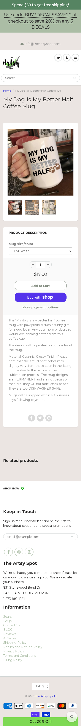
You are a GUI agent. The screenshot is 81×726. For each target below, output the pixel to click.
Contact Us (11, 625)
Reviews (9, 634)
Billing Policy (12, 660)
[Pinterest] (18, 552)
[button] (40, 721)
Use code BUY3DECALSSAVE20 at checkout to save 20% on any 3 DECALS (40, 21)
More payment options (40, 307)
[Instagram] (29, 552)
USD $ (39, 686)
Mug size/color (21, 244)
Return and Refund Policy (22, 647)
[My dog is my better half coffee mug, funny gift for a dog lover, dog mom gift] (40, 162)
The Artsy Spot (45, 696)
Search (8, 617)
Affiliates (9, 638)
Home (7, 90)
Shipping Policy (14, 643)
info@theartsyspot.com (42, 44)
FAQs (7, 621)
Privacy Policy (13, 651)
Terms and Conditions (19, 656)
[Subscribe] (72, 536)
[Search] (74, 78)
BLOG (8, 630)
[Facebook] (8, 552)
